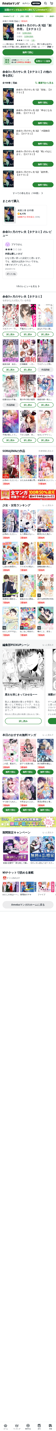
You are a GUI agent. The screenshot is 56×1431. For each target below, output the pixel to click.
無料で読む (28, 52)
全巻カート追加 (43, 61)
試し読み (11, 334)
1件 (33, 40)
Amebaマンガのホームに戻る (28, 904)
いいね (12, 273)
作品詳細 (45, 369)
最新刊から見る (46, 82)
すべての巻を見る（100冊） (26, 193)
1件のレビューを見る (26, 286)
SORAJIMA (26, 33)
